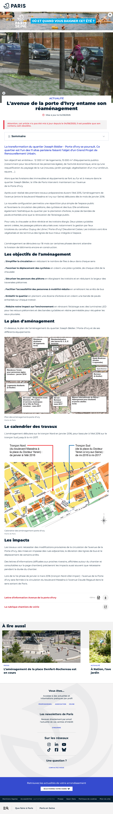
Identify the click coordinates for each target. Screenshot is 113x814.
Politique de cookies (88, 799)
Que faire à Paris (24, 808)
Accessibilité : (38, 799)
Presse (60, 799)
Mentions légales (10, 799)
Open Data (71, 799)
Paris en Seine (47, 808)
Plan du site (105, 799)
